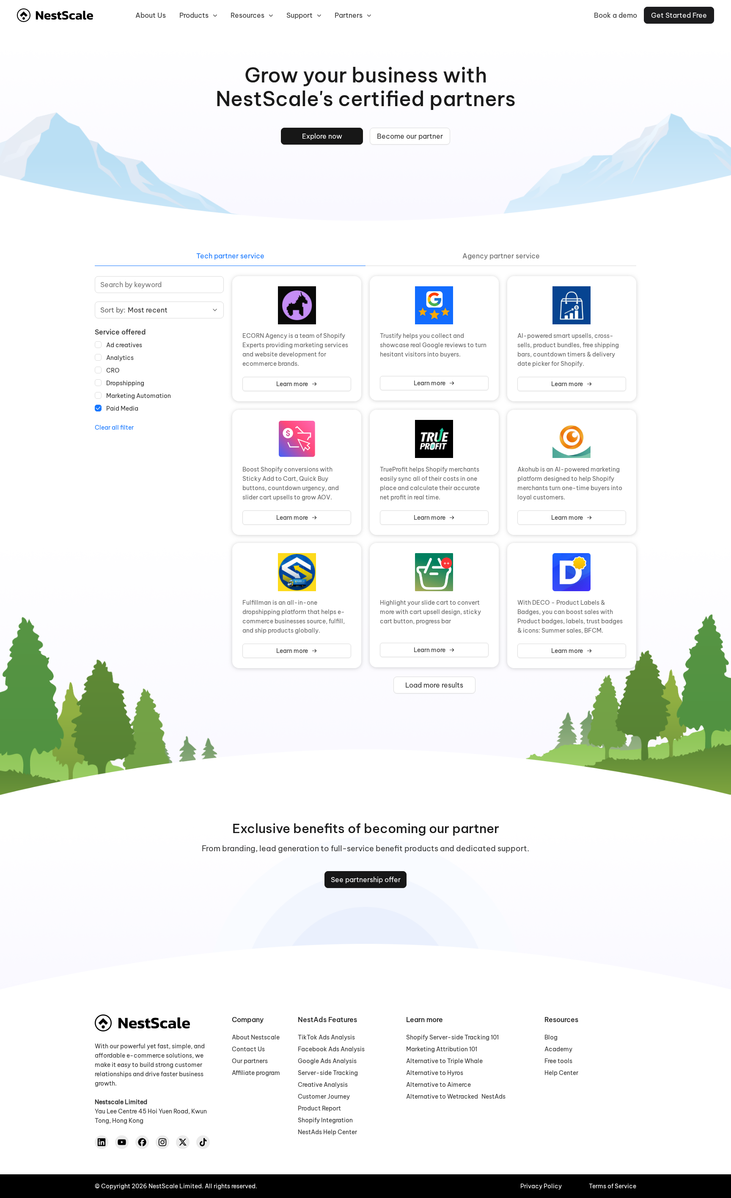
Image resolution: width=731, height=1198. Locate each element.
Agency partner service (501, 256)
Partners (349, 15)
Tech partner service (230, 256)
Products (194, 15)
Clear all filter (114, 427)
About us (150, 15)
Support (299, 15)
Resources (247, 15)
